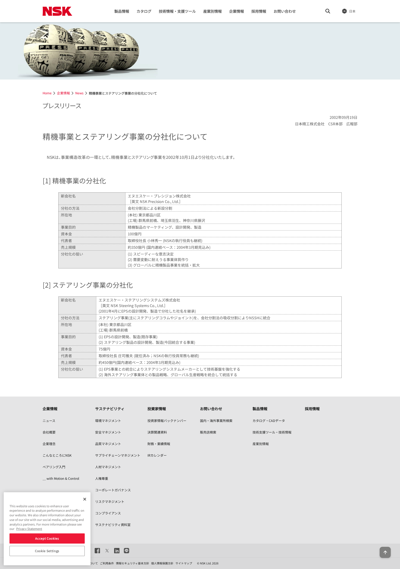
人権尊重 (101, 478)
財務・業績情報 (158, 443)
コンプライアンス (108, 513)
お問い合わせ (285, 11)
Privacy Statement (29, 528)
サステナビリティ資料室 (113, 524)
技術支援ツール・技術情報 (272, 432)
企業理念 (49, 443)
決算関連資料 (157, 432)
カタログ (144, 11)
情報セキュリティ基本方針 (132, 563)
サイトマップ (183, 563)
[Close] (85, 499)
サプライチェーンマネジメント (117, 455)
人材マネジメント (108, 466)
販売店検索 (208, 432)
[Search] (328, 11)
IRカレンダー (157, 455)
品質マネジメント (108, 443)
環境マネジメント (108, 420)
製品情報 (121, 11)
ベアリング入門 (54, 466)
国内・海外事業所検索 (216, 420)
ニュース (49, 420)
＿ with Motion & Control (61, 478)
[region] (47, 528)
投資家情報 (156, 408)
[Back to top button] (385, 552)
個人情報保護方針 (162, 563)
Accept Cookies (47, 538)
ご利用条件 (107, 563)
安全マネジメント (108, 432)
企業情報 (236, 11)
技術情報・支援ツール (177, 11)
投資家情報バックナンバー (166, 420)
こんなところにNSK (57, 455)
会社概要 (49, 432)
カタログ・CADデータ (269, 420)
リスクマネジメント (109, 501)
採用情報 (258, 11)
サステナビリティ (110, 408)
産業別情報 (212, 11)
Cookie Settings (47, 551)
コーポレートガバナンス (113, 490)
